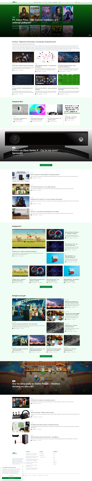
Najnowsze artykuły (37, 2)
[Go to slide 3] (90, 35)
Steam (54, 460)
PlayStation (55, 2)
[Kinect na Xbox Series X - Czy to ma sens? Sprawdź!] (46, 144)
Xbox (46, 2)
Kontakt (30, 475)
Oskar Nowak (14, 388)
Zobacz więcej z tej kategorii (45, 165)
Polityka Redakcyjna (40, 475)
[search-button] (76, 2)
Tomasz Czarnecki (15, 28)
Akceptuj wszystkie (11, 478)
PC (43, 2)
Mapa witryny (46, 475)
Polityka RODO (34, 475)
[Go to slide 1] (88, 35)
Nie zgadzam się (11, 475)
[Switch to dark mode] (79, 2)
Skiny (60, 2)
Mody (54, 453)
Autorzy (41, 451)
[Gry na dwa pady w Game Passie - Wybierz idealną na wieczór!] (46, 378)
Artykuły (28, 451)
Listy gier (50, 2)
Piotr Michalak (42, 453)
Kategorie (55, 451)
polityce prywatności (15, 473)
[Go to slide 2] (89, 35)
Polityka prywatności (25, 475)
